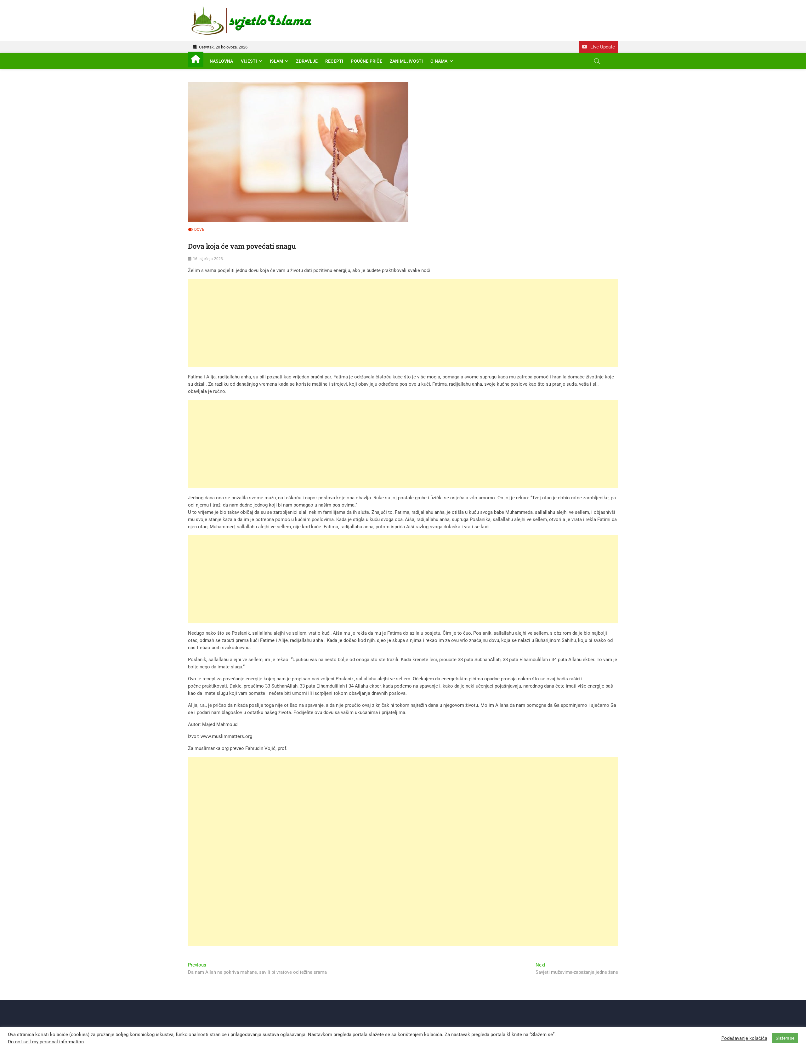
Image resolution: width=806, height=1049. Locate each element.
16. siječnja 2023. (208, 259)
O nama (438, 61)
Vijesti (249, 61)
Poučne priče (366, 61)
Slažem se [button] (785, 1038)
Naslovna (221, 61)
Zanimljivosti (406, 61)
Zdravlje (307, 61)
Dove (199, 229)
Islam (276, 61)
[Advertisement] (377, 323)
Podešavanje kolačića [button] (744, 1038)
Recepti (334, 61)
